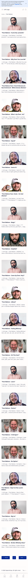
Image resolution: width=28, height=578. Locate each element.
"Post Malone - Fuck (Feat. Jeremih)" (13, 33)
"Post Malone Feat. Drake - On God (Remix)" (12, 195)
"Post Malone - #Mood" (9, 302)
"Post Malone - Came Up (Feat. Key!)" (13, 275)
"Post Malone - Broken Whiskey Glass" (13, 543)
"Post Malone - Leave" (8, 382)
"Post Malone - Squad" (9, 141)
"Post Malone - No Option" (10, 461)
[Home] (14, 557)
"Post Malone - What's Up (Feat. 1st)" (13, 114)
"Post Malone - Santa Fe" (9, 167)
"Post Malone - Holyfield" (9, 249)
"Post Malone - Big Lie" (9, 516)
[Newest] (6, 557)
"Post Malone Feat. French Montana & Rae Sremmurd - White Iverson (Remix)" (14, 87)
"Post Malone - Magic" (8, 222)
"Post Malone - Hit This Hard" (11, 355)
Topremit (17, 4)
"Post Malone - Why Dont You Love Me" (14, 59)
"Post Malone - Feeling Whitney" (12, 328)
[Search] (25, 9)
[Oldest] (22, 557)
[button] (23, 9)
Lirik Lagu (7, 9)
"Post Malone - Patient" (9, 408)
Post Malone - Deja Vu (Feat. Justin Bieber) (12, 489)
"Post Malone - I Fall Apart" (10, 435)
